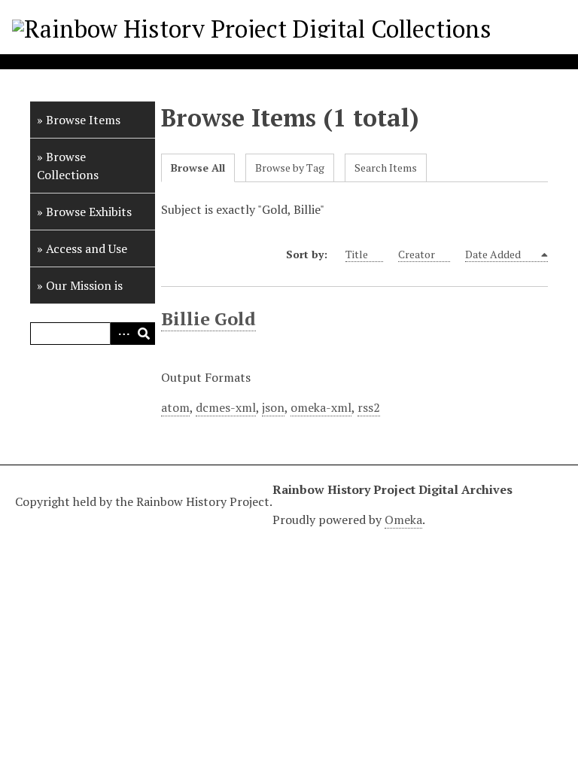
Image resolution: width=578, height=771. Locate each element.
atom (175, 407)
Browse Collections (68, 165)
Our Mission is (84, 285)
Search (143, 333)
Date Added (494, 254)
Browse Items (83, 119)
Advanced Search (121, 333)
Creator (416, 254)
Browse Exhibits (89, 211)
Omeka (403, 519)
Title (356, 254)
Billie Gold (208, 318)
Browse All (198, 167)
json (273, 407)
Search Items (385, 167)
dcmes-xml (226, 407)
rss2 (368, 407)
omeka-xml (321, 407)
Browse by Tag (289, 167)
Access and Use (86, 248)
